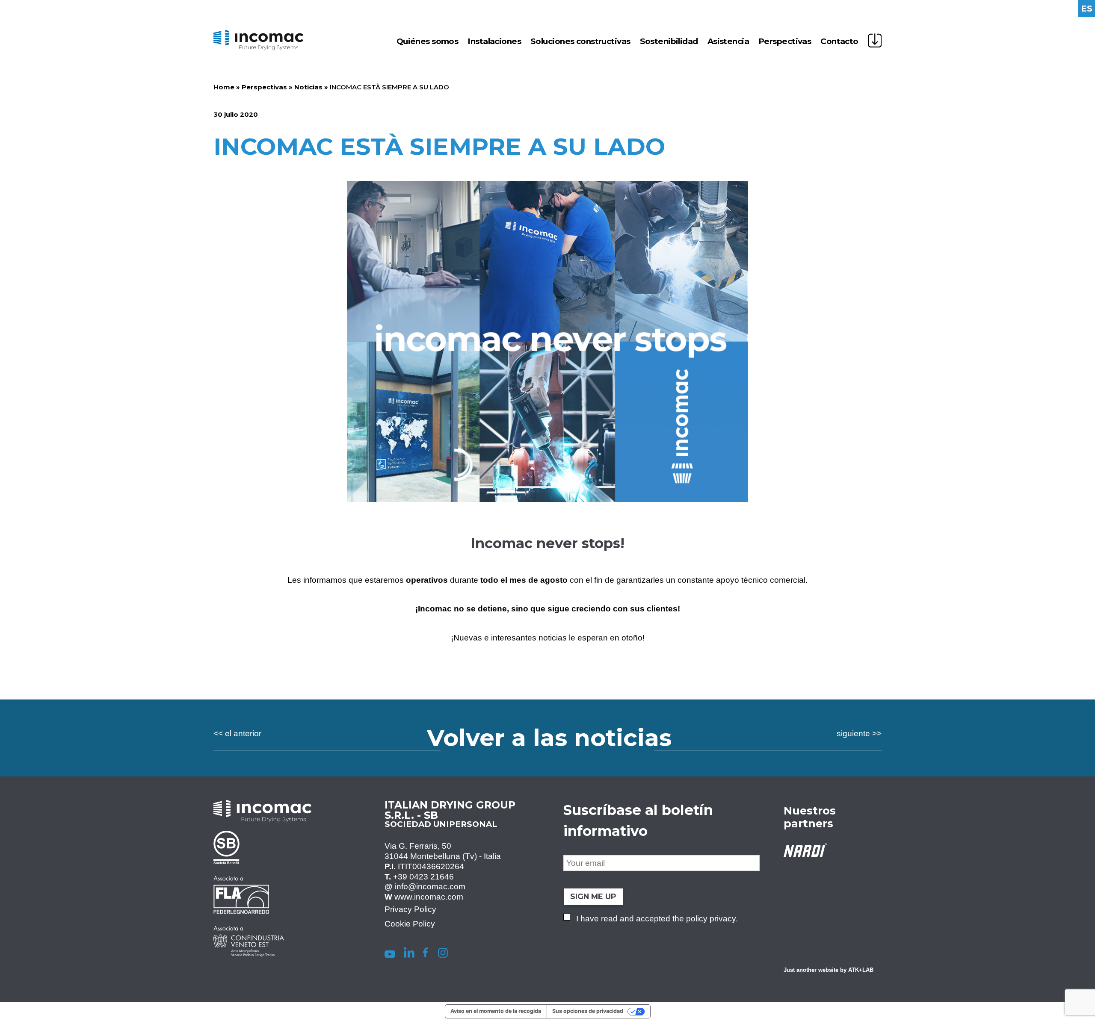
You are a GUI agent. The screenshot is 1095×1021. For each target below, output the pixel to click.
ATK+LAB (860, 970)
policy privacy (711, 918)
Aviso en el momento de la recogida (495, 1011)
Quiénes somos (428, 41)
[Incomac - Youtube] (388, 954)
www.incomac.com (428, 896)
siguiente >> (859, 733)
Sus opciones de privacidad (587, 1011)
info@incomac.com (430, 886)
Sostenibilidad (669, 41)
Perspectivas (784, 41)
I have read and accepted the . (657, 918)
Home (223, 87)
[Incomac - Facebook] (425, 954)
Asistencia (728, 41)
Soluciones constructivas (580, 41)
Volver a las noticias (549, 737)
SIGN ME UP (593, 896)
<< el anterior (237, 733)
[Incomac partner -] (248, 868)
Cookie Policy (410, 923)
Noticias (308, 87)
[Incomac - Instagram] (443, 954)
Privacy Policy (410, 909)
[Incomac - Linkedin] (409, 954)
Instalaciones (494, 41)
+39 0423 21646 (423, 876)
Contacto (839, 41)
